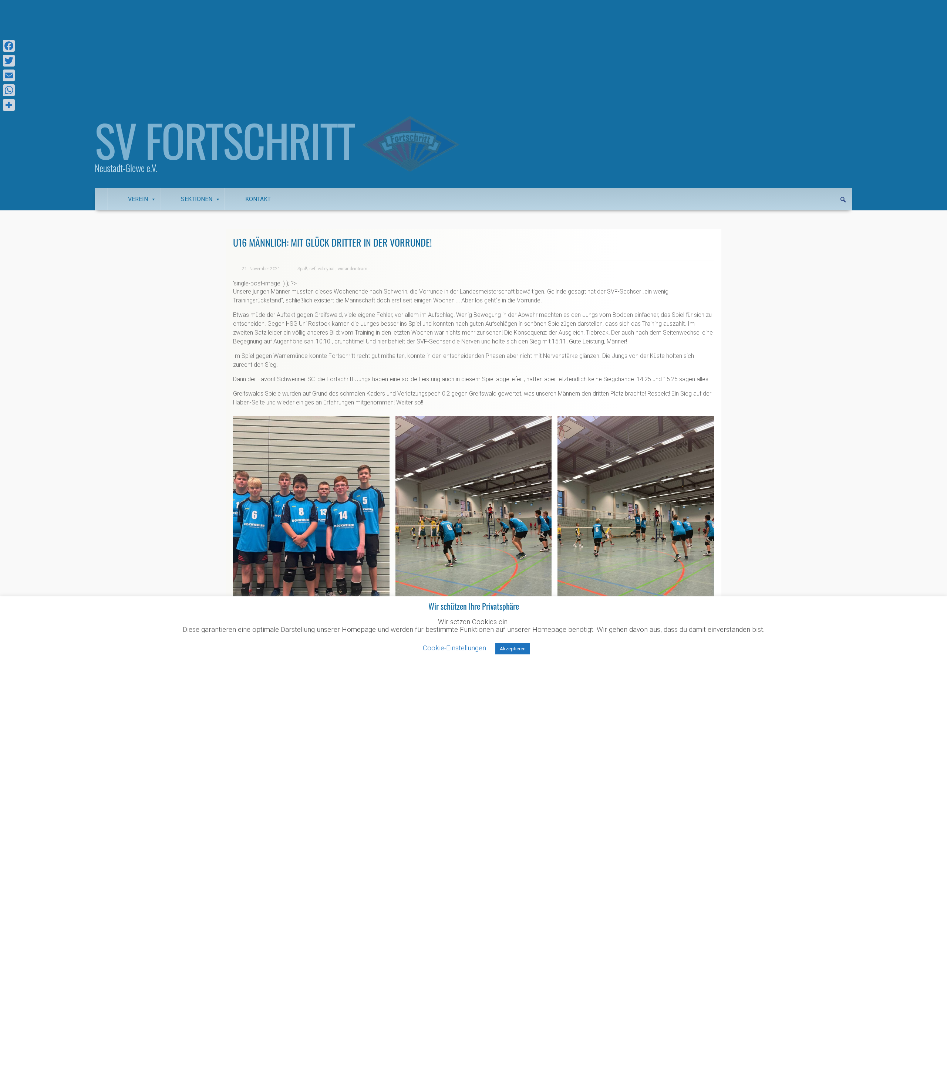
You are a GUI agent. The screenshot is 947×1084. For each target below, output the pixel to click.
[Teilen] (8, 105)
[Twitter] (8, 60)
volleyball (327, 268)
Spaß (302, 268)
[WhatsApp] (8, 90)
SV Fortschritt (225, 140)
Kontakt (258, 199)
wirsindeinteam (352, 268)
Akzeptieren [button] (513, 648)
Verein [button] (138, 199)
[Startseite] (101, 199)
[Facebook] (8, 45)
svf (313, 268)
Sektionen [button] (196, 199)
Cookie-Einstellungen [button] (454, 648)
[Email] (8, 75)
